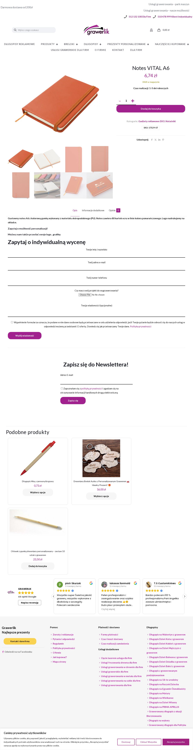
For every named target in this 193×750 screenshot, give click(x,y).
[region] (96, 739)
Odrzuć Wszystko (148, 742)
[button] (184, 596)
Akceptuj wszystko (176, 742)
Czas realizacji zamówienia (115, 643)
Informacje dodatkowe (93, 210)
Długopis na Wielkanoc (161, 697)
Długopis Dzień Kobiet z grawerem (167, 643)
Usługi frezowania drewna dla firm (119, 662)
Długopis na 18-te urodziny (163, 679)
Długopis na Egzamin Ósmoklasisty (167, 688)
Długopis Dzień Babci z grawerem (167, 666)
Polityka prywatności (140, 326)
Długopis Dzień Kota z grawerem (166, 639)
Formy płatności (109, 634)
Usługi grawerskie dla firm (114, 671)
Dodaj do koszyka (151, 108)
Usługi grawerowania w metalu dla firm (121, 676)
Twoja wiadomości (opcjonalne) (96, 305)
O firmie (56, 652)
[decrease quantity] (119, 101)
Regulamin (58, 643)
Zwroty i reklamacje (63, 634)
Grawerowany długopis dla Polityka (167, 725)
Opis (75, 210)
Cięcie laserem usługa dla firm (116, 658)
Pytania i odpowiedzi (63, 639)
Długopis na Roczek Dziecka (164, 684)
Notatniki (171, 121)
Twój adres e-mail (96, 262)
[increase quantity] (132, 101)
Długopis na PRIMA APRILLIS (164, 707)
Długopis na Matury (159, 693)
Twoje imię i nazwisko (96, 249)
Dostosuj (126, 742)
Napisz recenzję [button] (29, 602)
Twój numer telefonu (96, 277)
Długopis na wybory (159, 720)
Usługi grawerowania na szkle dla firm (120, 680)
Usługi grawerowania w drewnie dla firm (122, 667)
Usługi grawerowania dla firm (116, 685)
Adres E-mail (66, 375)
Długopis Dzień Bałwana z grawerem (168, 657)
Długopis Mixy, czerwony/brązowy (38, 481)
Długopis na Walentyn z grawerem (167, 634)
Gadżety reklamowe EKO (151, 121)
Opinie (114, 210)
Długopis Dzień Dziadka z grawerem (168, 661)
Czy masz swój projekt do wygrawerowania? (97, 290)
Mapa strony (59, 661)
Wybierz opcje (38, 492)
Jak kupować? (59, 657)
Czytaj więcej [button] (108, 609)
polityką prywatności (91, 388)
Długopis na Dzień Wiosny (163, 702)
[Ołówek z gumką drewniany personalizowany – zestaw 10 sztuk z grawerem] (37, 522)
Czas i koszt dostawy (112, 639)
